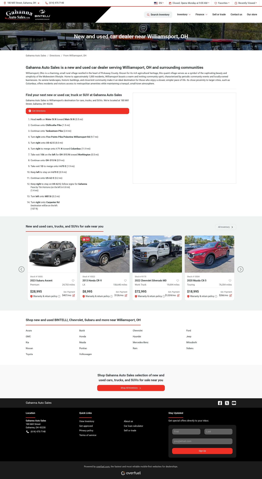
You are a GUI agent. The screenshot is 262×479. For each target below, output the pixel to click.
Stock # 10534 (193, 276)
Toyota (29, 354)
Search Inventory (160, 14)
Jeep (188, 336)
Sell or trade (219, 14)
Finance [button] (200, 14)
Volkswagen (85, 354)
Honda (82, 336)
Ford (188, 330)
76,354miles (225, 284)
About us (128, 421)
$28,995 (36, 291)
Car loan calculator (133, 426)
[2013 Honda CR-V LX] (105, 254)
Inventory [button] (182, 14)
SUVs (99, 100)
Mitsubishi (191, 342)
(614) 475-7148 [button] (56, 3)
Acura (29, 330)
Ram (135, 348)
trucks (88, 100)
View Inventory (86, 421)
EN (160, 3)
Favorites (223, 3)
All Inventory (224, 227)
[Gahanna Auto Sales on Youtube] (232, 402)
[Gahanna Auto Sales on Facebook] (218, 402)
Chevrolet (138, 330)
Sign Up (202, 451)
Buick (82, 330)
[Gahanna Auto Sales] (27, 15)
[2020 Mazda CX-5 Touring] (209, 254)
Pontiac (83, 348)
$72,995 (140, 291)
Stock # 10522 (88, 276)
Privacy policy (86, 430)
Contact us (236, 14)
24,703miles (68, 284)
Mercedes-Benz (140, 342)
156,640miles (120, 284)
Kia (27, 342)
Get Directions (38, 111)
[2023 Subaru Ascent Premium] (52, 254)
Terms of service (87, 435)
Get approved (86, 426)
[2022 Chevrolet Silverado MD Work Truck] (157, 254)
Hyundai (137, 336)
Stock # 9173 (140, 276)
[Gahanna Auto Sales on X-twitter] (225, 402)
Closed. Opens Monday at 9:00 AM (190, 3)
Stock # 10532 (36, 276)
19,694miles (173, 284)
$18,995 (193, 291)
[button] (22, 3)
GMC (28, 336)
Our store (252, 14)
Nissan (29, 348)
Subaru (189, 348)
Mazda (82, 342)
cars (82, 100)
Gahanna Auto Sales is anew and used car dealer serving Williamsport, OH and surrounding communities (114, 67)
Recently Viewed (246, 3)
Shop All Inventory (129, 388)
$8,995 (87, 291)
